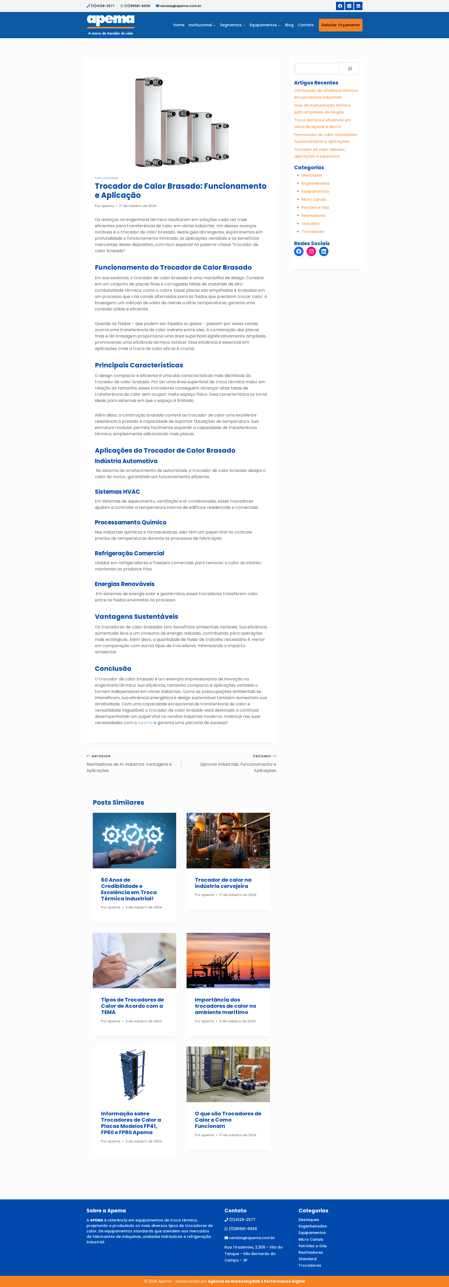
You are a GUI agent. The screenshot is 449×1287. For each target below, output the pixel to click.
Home (178, 25)
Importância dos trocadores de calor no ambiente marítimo (225, 1006)
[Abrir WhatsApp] (436, 1274)
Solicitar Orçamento (340, 25)
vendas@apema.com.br (180, 5)
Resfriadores (313, 215)
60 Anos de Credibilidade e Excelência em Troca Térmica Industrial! (129, 889)
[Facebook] (340, 6)
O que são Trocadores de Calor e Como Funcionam (228, 1120)
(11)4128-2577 (103, 5)
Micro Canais (314, 199)
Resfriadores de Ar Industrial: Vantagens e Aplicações (129, 764)
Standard (310, 223)
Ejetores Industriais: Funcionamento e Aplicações (238, 764)
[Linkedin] (358, 6)
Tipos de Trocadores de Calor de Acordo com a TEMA (132, 1006)
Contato (306, 25)
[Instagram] (349, 6)
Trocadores (106, 178)
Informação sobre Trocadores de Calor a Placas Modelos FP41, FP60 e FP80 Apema (131, 1123)
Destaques (312, 175)
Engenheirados (316, 183)
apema (107, 206)
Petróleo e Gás (315, 207)
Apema (145, 723)
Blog (289, 25)
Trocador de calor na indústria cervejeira (223, 883)
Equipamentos (315, 191)
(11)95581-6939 (137, 5)
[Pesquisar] (350, 69)
